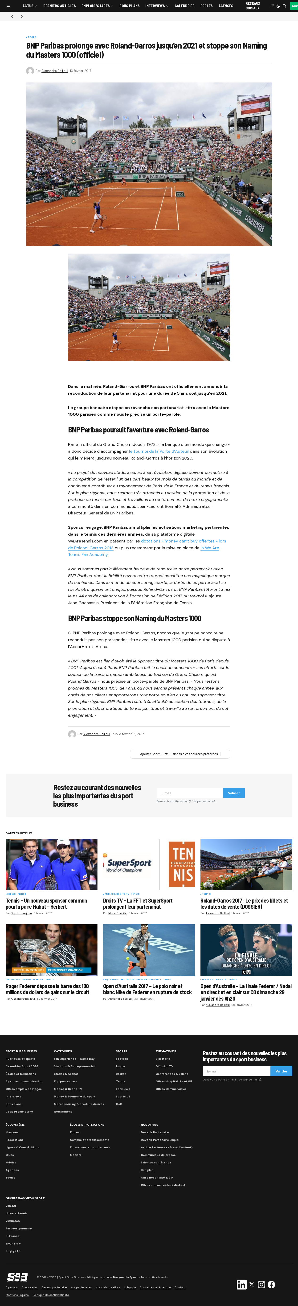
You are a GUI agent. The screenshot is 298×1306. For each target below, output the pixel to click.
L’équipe (130, 1287)
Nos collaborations (108, 1287)
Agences (12, 1170)
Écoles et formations (21, 1074)
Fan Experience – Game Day (74, 1059)
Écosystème (15, 1125)
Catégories (63, 1051)
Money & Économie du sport (25, 980)
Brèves (11, 894)
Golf (119, 1104)
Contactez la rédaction (155, 1287)
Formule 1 (123, 1089)
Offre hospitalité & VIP (157, 1177)
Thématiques (166, 1051)
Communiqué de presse (158, 1155)
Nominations (63, 1111)
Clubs (10, 1155)
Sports (121, 1051)
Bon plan (147, 1170)
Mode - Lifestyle (137, 980)
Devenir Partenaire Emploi (160, 1140)
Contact (180, 1287)
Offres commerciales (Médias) (163, 1185)
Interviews (13, 1096)
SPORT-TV (13, 1243)
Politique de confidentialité (51, 1295)
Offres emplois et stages (24, 1089)
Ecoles (10, 1177)
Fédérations (15, 1140)
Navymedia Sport (125, 1277)
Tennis (32, 37)
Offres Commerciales (171, 1089)
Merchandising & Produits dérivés (79, 1104)
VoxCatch (13, 1221)
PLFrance (13, 1236)
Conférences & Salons (172, 1074)
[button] (8, 6)
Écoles (75, 1132)
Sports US (123, 1096)
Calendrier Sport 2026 (22, 1066)
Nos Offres (149, 1125)
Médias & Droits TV (117, 894)
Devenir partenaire (54, 1287)
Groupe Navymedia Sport (25, 1198)
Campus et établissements (89, 1140)
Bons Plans (13, 1104)
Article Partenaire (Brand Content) (166, 1147)
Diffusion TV (164, 1066)
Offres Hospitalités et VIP (174, 1081)
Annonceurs (30, 1287)
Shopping (155, 980)
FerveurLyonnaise (19, 1228)
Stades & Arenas (66, 1074)
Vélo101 (11, 1206)
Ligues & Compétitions (22, 1147)
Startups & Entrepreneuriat (74, 1066)
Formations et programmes (90, 1147)
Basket (121, 1074)
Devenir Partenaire (155, 1132)
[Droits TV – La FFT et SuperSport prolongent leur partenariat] (149, 864)
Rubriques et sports (20, 1059)
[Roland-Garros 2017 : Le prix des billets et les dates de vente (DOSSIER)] (246, 864)
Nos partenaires (81, 1287)
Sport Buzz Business (21, 1051)
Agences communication (24, 1081)
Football (122, 1059)
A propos (12, 1287)
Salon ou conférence (156, 1162)
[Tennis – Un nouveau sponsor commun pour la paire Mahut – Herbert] (52, 864)
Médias (11, 1162)
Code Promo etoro (19, 1111)
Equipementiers (115, 980)
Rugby (120, 1066)
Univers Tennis (16, 1213)
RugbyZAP (13, 1251)
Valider (234, 793)
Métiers (76, 1155)
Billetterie (163, 1059)
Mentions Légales (17, 1295)
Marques (12, 1132)
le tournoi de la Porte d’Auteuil (159, 451)
